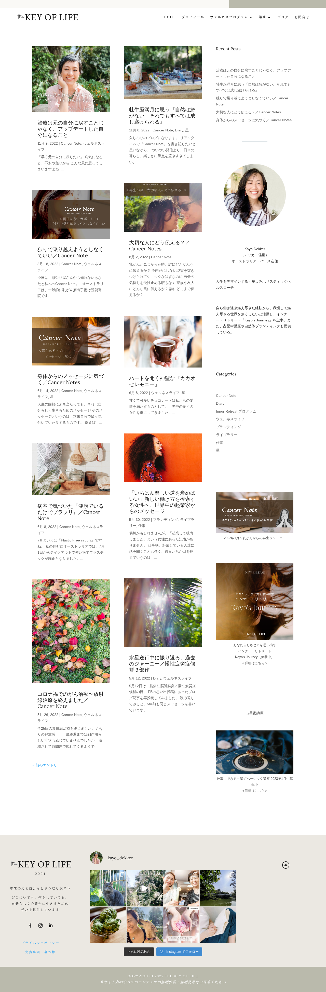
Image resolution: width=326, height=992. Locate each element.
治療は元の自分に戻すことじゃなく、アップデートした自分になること (70, 128)
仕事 (141, 526)
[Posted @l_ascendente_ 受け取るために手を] (181, 925)
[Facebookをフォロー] (30, 925)
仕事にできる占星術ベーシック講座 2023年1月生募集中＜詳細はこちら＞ (255, 785)
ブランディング (165, 520)
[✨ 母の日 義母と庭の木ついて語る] (108, 925)
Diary (179, 130)
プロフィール (193, 17)
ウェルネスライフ (165, 393)
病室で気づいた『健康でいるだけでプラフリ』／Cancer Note (70, 512)
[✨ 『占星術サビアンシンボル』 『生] (145, 925)
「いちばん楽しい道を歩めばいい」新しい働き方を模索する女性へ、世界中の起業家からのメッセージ (162, 502)
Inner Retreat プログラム (236, 411)
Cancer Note (71, 143)
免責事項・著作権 (40, 952)
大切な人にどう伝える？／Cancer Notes (159, 245)
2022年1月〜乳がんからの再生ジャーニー (255, 538)
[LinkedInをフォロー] (51, 925)
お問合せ (302, 17)
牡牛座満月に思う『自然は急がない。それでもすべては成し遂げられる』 (162, 115)
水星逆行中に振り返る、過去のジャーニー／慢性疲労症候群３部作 (162, 663)
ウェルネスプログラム (229, 17)
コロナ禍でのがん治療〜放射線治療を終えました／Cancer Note (70, 700)
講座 (263, 17)
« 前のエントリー (47, 765)
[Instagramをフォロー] (40, 925)
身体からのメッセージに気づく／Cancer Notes (70, 379)
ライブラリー (226, 435)
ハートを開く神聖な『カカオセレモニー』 (162, 381)
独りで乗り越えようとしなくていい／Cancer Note (70, 252)
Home (170, 17)
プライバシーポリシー (40, 943)
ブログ (283, 17)
